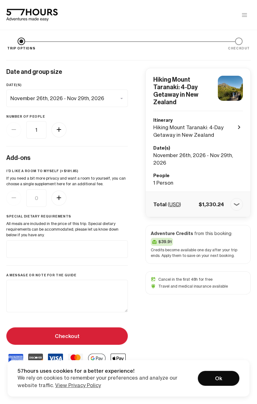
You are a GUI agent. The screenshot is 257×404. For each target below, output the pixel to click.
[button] (198, 204)
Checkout (67, 336)
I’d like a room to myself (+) (42, 171)
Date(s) (13, 85)
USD (174, 204)
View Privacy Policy (78, 385)
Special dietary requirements (38, 216)
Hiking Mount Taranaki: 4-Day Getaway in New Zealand (175, 91)
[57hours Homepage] (32, 15)
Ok (218, 378)
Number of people (25, 117)
